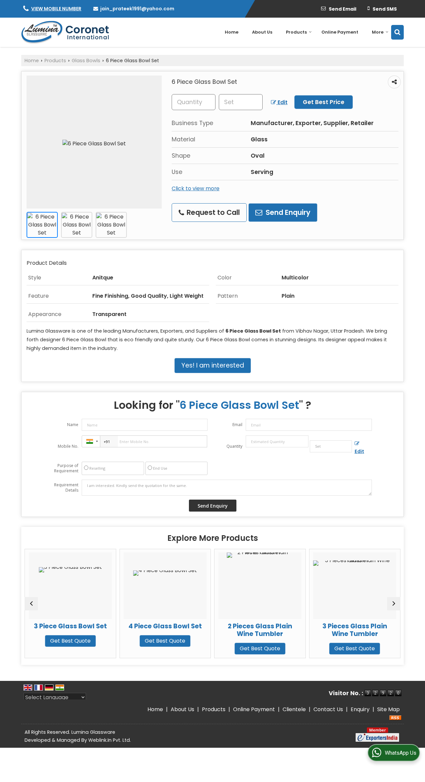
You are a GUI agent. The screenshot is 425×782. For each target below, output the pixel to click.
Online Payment (339, 32)
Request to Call (212, 212)
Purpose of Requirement (66, 468)
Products (296, 32)
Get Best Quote (65, 641)
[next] (393, 603)
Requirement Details (66, 487)
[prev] (31, 603)
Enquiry (360, 709)
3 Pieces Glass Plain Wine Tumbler (349, 630)
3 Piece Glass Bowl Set (65, 626)
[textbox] (241, 102)
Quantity (234, 446)
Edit (282, 102)
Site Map (388, 709)
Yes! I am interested (212, 365)
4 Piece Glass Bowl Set (160, 626)
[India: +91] (91, 441)
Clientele (294, 709)
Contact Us (328, 709)
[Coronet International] (65, 32)
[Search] (397, 32)
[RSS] (395, 717)
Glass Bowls (86, 60)
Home (231, 32)
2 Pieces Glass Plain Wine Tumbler (255, 630)
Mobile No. (68, 446)
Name (72, 424)
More (377, 32)
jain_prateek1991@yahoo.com (137, 8)
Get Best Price (323, 102)
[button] (56, 8)
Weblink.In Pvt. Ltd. (109, 740)
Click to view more (195, 188)
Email (237, 424)
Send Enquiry (287, 212)
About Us (262, 32)
